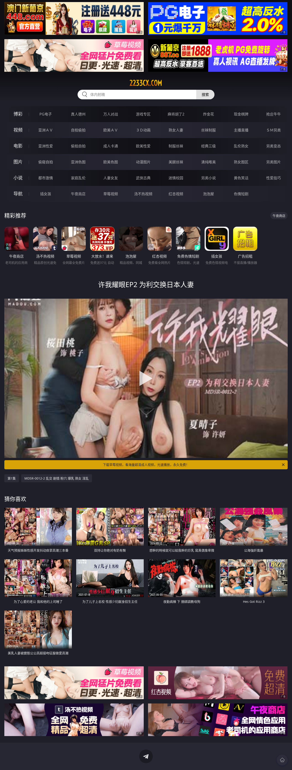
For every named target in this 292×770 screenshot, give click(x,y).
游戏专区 (143, 114)
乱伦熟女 (241, 146)
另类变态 (273, 146)
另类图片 (273, 161)
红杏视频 (176, 193)
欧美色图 (110, 161)
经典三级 (208, 146)
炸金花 (208, 114)
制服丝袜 (176, 146)
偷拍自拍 (78, 146)
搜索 (205, 94)
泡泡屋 (208, 193)
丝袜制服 (208, 130)
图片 (18, 162)
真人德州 (78, 114)
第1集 (12, 478)
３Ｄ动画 (143, 130)
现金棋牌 (241, 114)
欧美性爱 (143, 146)
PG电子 (45, 114)
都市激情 (45, 177)
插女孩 (45, 193)
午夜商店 (78, 193)
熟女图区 (241, 161)
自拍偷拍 (78, 130)
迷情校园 (176, 177)
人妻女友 (110, 177)
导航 (18, 194)
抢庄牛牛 (273, 114)
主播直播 (241, 130)
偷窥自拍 (45, 161)
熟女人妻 (176, 130)
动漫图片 (143, 161)
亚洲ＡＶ (45, 130)
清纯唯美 (208, 161)
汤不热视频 (143, 193)
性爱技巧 (273, 177)
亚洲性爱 (45, 146)
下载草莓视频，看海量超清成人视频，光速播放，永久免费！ (146, 464)
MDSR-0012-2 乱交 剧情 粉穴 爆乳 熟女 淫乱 (56, 478)
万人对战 (110, 114)
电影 (18, 146)
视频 (18, 130)
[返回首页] (282, 760)
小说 (18, 178)
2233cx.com (146, 82)
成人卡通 (110, 146)
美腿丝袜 (176, 161)
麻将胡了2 (176, 114)
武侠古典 (143, 177)
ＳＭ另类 (273, 130)
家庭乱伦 (78, 177)
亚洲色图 (78, 161)
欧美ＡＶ (110, 130)
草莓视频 (110, 193)
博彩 (18, 114)
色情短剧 (241, 193)
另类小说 (208, 177)
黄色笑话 (241, 177)
